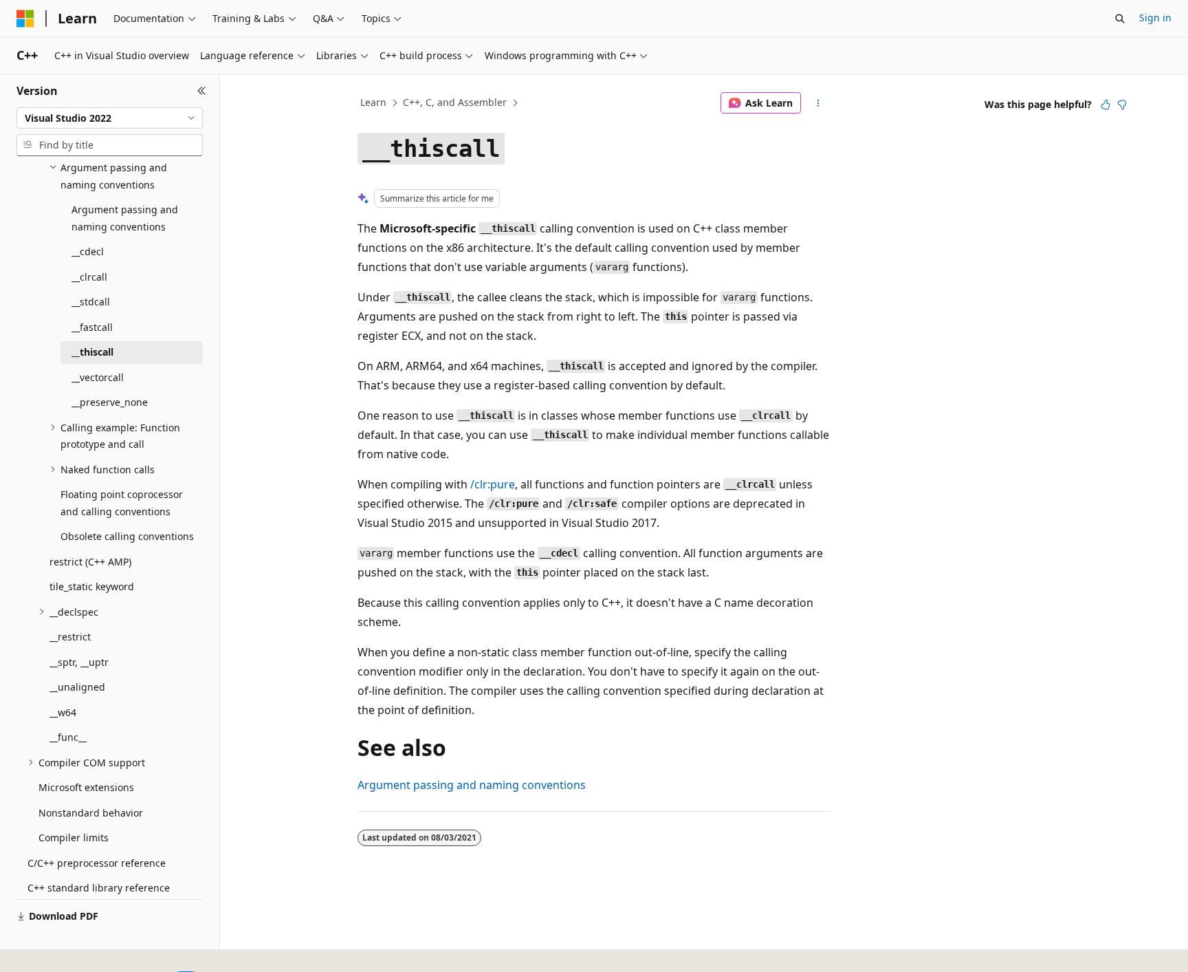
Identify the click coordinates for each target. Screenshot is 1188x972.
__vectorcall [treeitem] (98, 377)
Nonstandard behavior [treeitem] (90, 812)
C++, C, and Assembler (455, 102)
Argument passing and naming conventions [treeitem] (125, 218)
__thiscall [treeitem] (92, 351)
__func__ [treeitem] (68, 737)
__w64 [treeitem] (63, 712)
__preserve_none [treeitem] (110, 402)
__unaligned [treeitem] (77, 686)
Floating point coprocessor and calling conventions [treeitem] (121, 503)
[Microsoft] (25, 19)
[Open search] (1120, 18)
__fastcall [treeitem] (92, 327)
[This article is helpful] (1105, 104)
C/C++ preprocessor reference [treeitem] (97, 863)
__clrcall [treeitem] (89, 276)
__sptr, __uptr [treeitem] (79, 662)
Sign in (1155, 17)
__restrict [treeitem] (70, 636)
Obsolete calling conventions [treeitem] (127, 536)
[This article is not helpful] (1122, 104)
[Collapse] (202, 91)
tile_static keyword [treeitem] (92, 586)
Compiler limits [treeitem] (73, 837)
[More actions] (818, 103)
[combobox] (109, 118)
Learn (373, 102)
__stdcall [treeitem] (91, 301)
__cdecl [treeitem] (88, 251)
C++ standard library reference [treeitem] (99, 887)
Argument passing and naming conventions (472, 784)
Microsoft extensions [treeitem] (86, 787)
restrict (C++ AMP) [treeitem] (90, 561)
